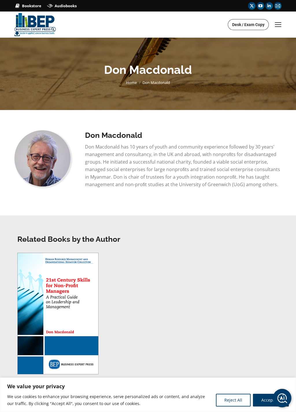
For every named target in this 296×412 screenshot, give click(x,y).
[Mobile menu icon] (278, 24)
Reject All (233, 400)
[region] (148, 395)
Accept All (270, 400)
